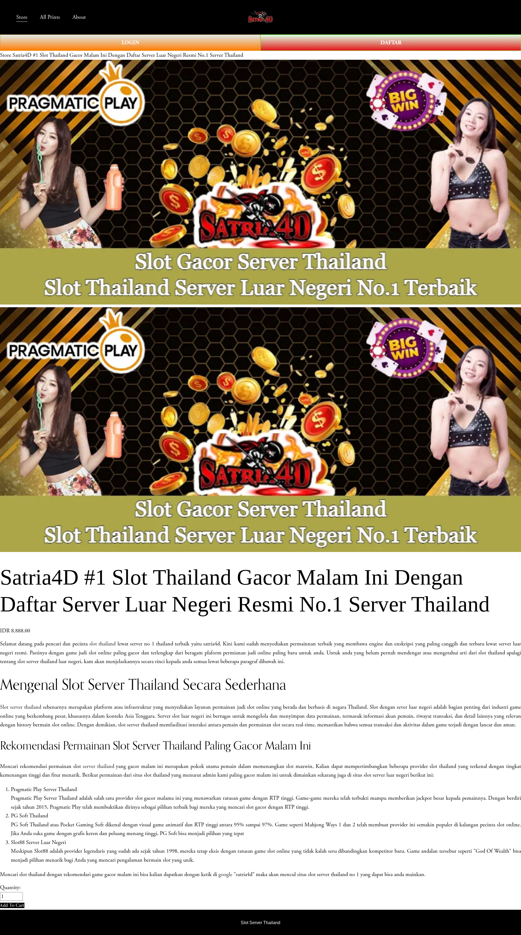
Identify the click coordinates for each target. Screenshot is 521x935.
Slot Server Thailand (260, 922)
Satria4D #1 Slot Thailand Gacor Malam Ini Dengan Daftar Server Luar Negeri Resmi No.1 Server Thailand (127, 55)
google (225, 874)
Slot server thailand (20, 707)
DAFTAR (390, 42)
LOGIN (130, 42)
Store (5, 55)
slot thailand (102, 643)
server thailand (98, 766)
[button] (12, 905)
